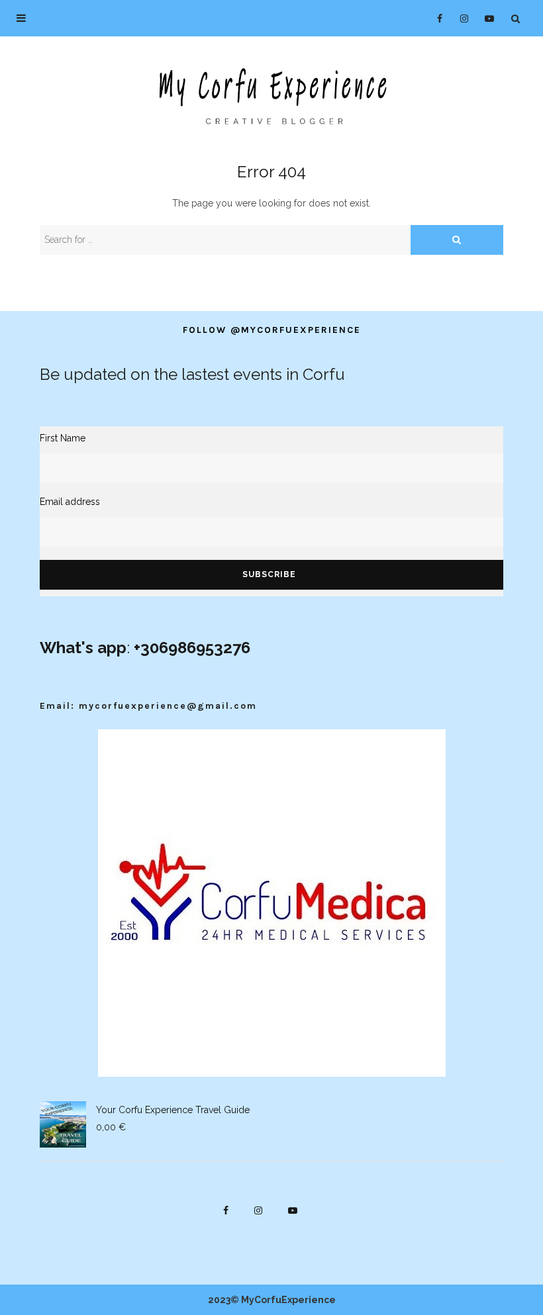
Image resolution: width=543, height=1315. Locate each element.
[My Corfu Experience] (271, 95)
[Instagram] (460, 18)
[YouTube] (485, 18)
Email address (70, 501)
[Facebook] (434, 18)
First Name (62, 438)
